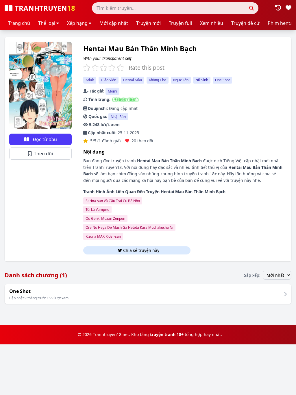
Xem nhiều (211, 23)
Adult (90, 79)
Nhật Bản (118, 116)
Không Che (157, 79)
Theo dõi (43, 153)
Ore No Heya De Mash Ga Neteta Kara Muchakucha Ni (129, 227)
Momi (112, 91)
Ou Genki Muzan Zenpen (105, 218)
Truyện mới (148, 23)
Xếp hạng (77, 23)
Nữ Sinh (201, 79)
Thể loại (46, 23)
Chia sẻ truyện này (155, 250)
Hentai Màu (132, 79)
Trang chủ (19, 23)
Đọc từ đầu (44, 139)
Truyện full (180, 23)
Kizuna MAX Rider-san (103, 236)
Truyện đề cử (245, 23)
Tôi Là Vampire (97, 209)
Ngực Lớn (180, 79)
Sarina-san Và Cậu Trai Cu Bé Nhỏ (113, 200)
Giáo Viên (108, 79)
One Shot (222, 79)
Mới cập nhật (113, 23)
